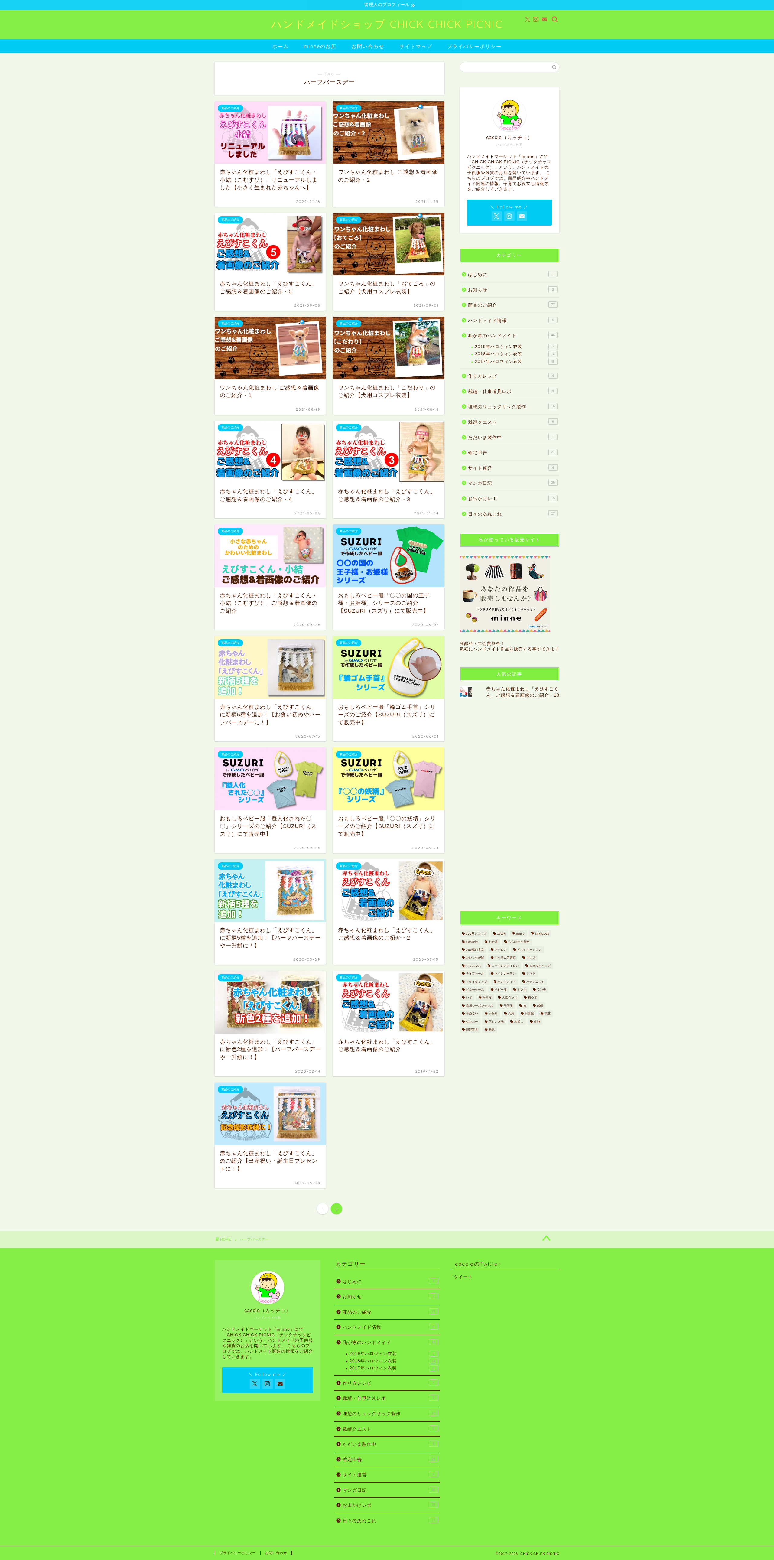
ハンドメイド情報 (511, 320)
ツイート (463, 1276)
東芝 (548, 1013)
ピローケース (475, 989)
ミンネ (521, 989)
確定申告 (511, 452)
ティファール (475, 973)
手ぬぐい (472, 1013)
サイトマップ (415, 46)
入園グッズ (509, 997)
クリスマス (473, 965)
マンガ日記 (511, 483)
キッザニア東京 (505, 957)
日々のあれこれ (511, 513)
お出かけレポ (511, 498)
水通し (518, 1021)
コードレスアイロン (505, 965)
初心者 (532, 997)
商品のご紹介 (511, 305)
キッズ (530, 957)
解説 (492, 1029)
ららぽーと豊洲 (518, 941)
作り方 (487, 997)
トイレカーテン (505, 973)
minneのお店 (320, 46)
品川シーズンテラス (479, 1005)
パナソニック (535, 981)
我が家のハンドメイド (511, 335)
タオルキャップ (540, 965)
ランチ (541, 989)
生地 (537, 1021)
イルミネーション (529, 949)
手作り (493, 1013)
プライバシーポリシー (474, 46)
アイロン (501, 949)
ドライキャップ (476, 981)
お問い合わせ (368, 46)
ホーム (280, 46)
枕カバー (472, 1021)
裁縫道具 (472, 1029)
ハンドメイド (507, 981)
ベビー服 (501, 989)
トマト (530, 973)
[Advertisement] (505, 804)
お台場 (493, 941)
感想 (540, 1005)
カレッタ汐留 (475, 957)
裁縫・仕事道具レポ (511, 391)
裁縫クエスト (511, 422)
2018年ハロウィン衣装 (515, 354)
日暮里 (529, 1013)
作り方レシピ (511, 376)
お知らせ (511, 289)
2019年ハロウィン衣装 (514, 346)
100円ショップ (476, 934)
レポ (469, 997)
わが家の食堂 (475, 949)
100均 (501, 934)
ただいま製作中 (511, 437)
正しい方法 (496, 1021)
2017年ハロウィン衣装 (514, 361)
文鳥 (511, 1013)
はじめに (511, 274)
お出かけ (472, 941)
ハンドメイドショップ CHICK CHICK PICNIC (387, 24)
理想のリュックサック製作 (511, 406)
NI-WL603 (542, 934)
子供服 (508, 1005)
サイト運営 (511, 468)
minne (520, 934)
